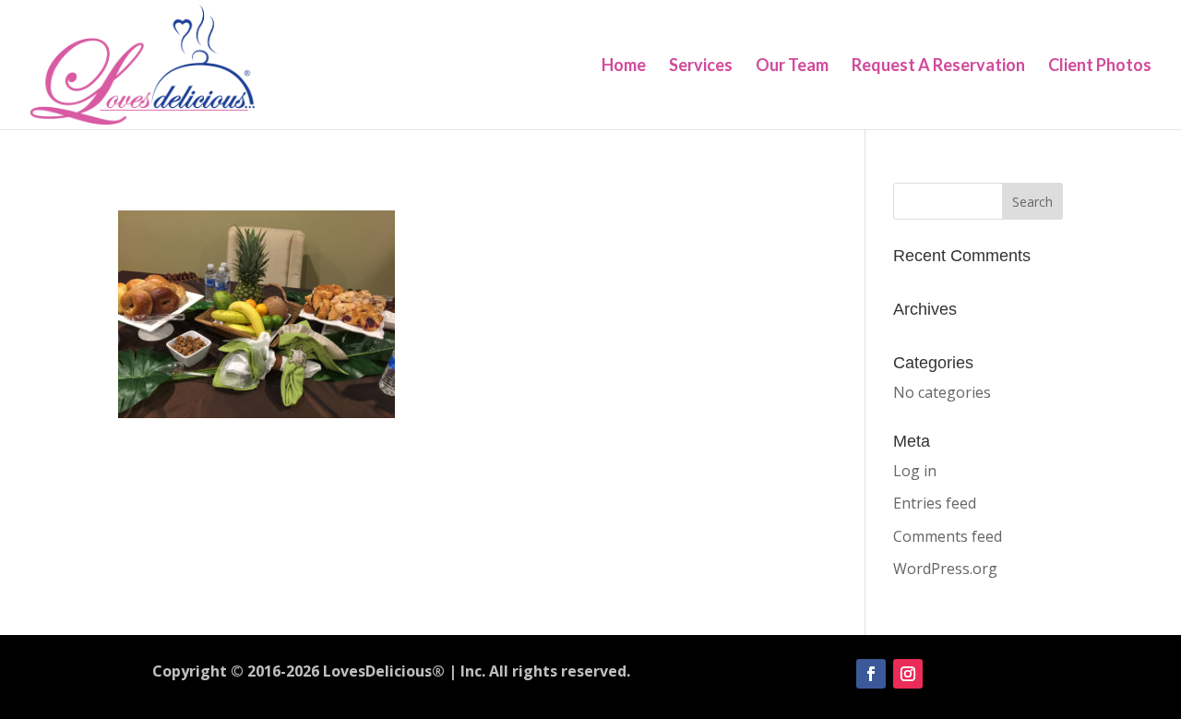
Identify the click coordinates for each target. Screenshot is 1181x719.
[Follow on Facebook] (871, 674)
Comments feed (947, 536)
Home (624, 66)
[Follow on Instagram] (908, 674)
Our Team (792, 66)
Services (701, 66)
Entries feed (934, 503)
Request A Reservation (938, 66)
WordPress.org (945, 568)
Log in (914, 471)
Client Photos (1099, 66)
